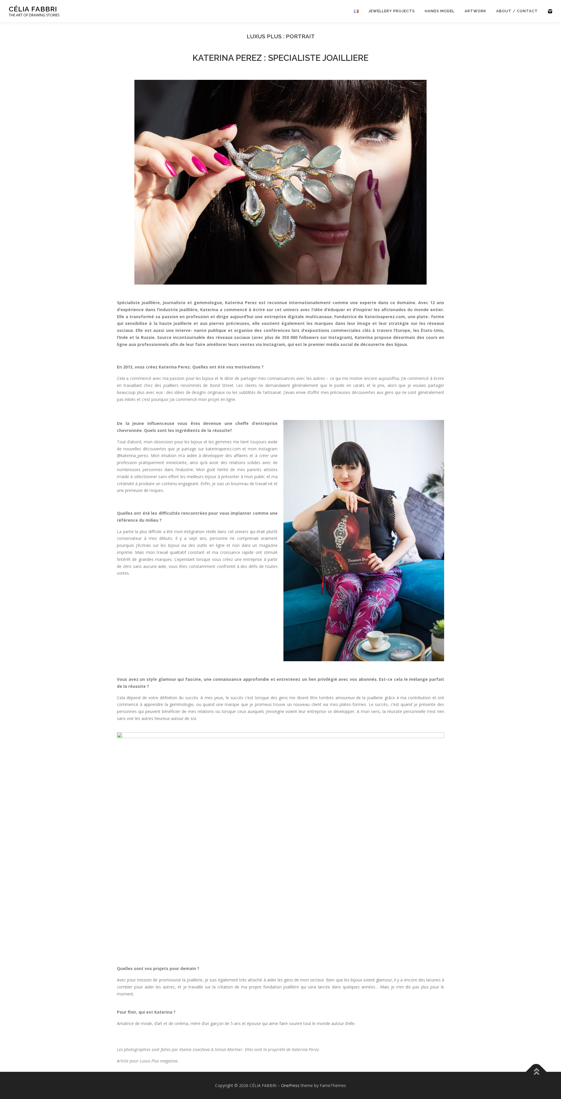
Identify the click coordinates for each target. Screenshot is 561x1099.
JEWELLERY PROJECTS (391, 11)
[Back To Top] (536, 1071)
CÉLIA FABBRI (33, 9)
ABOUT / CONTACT (517, 11)
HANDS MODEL (440, 11)
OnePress (290, 1085)
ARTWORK (475, 11)
